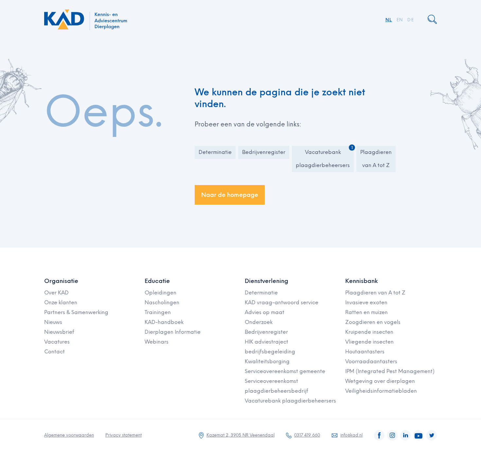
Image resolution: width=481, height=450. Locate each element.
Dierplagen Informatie (173, 332)
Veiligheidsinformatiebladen (381, 391)
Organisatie (61, 281)
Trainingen (158, 312)
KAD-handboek (164, 322)
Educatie (157, 281)
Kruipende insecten (369, 332)
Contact (54, 351)
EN (400, 19)
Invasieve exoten (366, 302)
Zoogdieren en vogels (373, 322)
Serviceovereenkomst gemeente (285, 371)
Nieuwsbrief (59, 332)
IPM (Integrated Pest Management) (390, 371)
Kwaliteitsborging (267, 361)
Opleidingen (160, 293)
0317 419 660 (307, 435)
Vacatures (57, 342)
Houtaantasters (364, 351)
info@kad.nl (351, 435)
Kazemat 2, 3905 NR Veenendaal (240, 435)
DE (410, 19)
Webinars (157, 342)
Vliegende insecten (369, 342)
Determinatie (215, 152)
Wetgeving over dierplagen (380, 381)
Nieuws (53, 322)
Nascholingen (162, 302)
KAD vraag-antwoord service (281, 302)
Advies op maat (264, 312)
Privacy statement (123, 435)
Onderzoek (259, 322)
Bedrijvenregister (263, 152)
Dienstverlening (266, 281)
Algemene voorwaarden (69, 435)
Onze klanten (60, 302)
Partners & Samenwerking (76, 312)
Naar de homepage (229, 194)
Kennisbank (361, 281)
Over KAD (56, 293)
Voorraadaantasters (371, 361)
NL (388, 19)
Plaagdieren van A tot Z (376, 158)
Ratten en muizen (366, 312)
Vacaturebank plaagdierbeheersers (323, 158)
